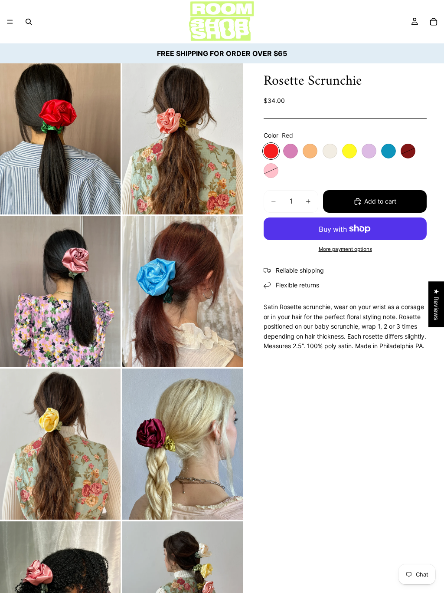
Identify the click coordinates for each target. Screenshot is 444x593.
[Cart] (433, 21)
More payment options (345, 249)
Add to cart (380, 201)
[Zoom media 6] (182, 444)
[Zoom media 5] (60, 444)
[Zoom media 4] (182, 291)
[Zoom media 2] (182, 138)
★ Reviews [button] (436, 304)
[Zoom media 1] (60, 138)
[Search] (28, 21)
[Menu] (10, 22)
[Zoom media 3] (60, 291)
